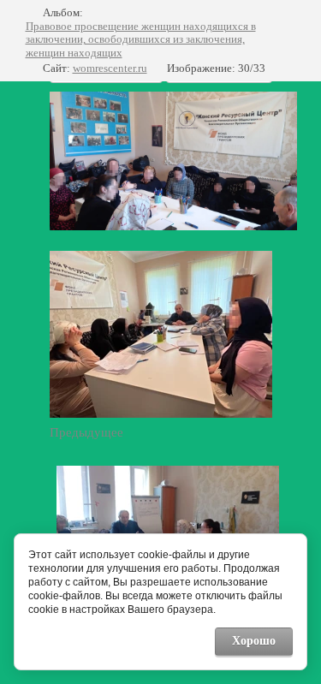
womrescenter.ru (110, 68)
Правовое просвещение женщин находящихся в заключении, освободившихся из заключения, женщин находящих (141, 39)
